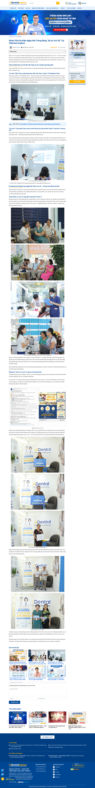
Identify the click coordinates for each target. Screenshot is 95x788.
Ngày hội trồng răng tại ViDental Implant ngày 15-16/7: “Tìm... (57, 727)
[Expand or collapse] (65, 51)
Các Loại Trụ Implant (52, 8)
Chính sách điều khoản (41, 771)
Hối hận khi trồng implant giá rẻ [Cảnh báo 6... (37, 726)
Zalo (56, 769)
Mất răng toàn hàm (82, 76)
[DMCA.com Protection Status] (75, 769)
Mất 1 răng (73, 75)
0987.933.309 (78, 766)
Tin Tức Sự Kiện (71, 8)
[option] (18, 720)
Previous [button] (7, 721)
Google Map (58, 774)
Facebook (57, 767)
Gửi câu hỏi (77, 81)
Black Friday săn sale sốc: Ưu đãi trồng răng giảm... (76, 726)
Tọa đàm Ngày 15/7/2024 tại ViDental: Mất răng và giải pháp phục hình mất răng (39, 124)
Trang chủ (13, 8)
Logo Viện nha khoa (18, 3)
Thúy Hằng (18, 47)
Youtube (57, 772)
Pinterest (57, 777)
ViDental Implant (42, 786)
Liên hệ (79, 8)
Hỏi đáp (63, 8)
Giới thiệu (21, 8)
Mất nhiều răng (73, 78)
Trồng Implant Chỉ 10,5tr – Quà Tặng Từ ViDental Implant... (17, 726)
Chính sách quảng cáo (41, 766)
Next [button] (87, 721)
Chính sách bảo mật (40, 769)
